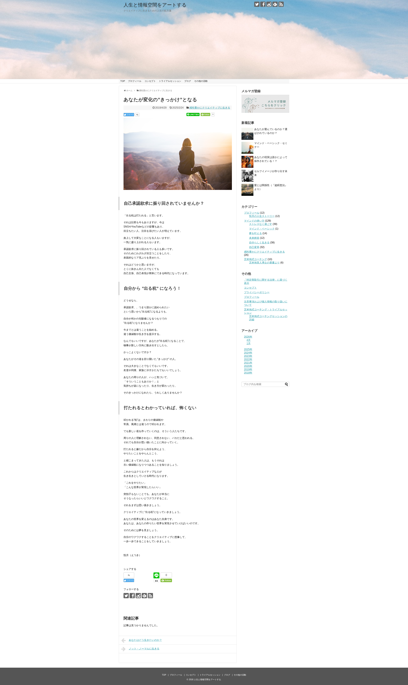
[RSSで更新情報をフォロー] (281, 4)
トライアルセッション (170, 81)
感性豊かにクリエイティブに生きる (209, 107)
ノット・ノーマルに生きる (144, 648)
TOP (122, 81)
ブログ (187, 81)
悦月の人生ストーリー (262, 216)
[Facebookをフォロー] (263, 4)
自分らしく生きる (259, 242)
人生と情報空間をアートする (155, 4)
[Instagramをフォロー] (269, 4)
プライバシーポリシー (257, 292)
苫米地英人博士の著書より (264, 262)
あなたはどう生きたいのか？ (145, 640)
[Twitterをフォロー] (256, 4)
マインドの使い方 (254, 220)
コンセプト (150, 81)
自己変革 (254, 247)
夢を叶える (255, 233)
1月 (249, 343)
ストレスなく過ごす (260, 224)
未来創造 (254, 238)
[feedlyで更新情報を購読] (275, 4)
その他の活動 (201, 81)
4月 (249, 340)
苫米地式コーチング (255, 259)
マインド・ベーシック (262, 228)
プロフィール (134, 81)
